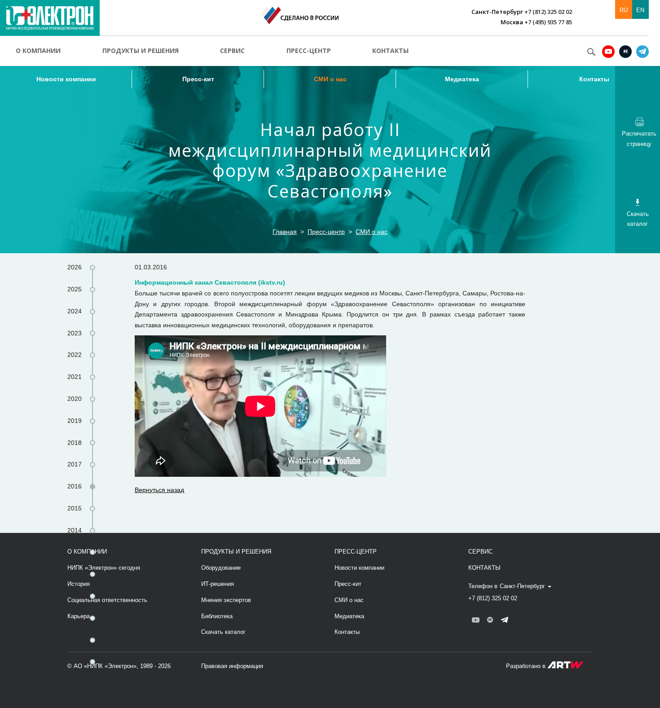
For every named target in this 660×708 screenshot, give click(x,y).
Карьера (78, 616)
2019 (74, 420)
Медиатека (462, 79)
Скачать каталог (223, 632)
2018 (74, 442)
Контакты (390, 50)
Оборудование (221, 567)
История (78, 583)
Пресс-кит (198, 79)
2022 (74, 354)
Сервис (232, 50)
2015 (74, 508)
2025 (74, 289)
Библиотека (217, 616)
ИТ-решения (217, 583)
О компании (38, 50)
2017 (74, 464)
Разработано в (526, 666)
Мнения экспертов (226, 600)
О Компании (87, 551)
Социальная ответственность (107, 600)
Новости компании (66, 79)
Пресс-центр (308, 50)
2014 (74, 530)
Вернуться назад (159, 489)
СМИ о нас (330, 79)
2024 (74, 311)
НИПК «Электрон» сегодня (103, 567)
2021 (74, 376)
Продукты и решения (140, 50)
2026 (74, 267)
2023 (74, 333)
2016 (74, 486)
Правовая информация (232, 666)
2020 (74, 398)
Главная (285, 231)
